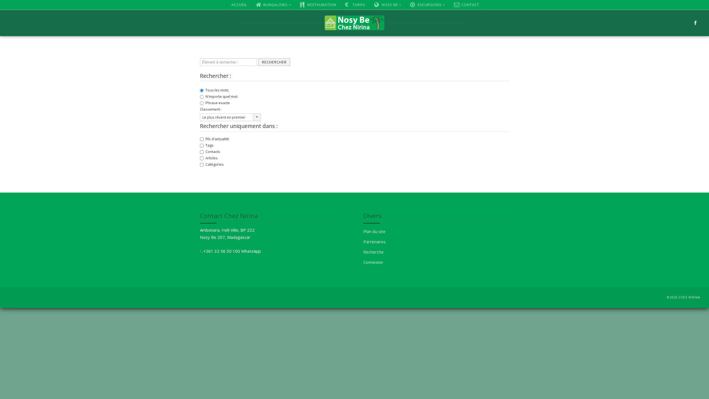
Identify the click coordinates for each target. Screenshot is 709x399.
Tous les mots (217, 90)
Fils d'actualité (217, 138)
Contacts (212, 151)
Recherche (373, 252)
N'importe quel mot (221, 96)
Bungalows (275, 4)
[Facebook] (695, 23)
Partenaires (374, 241)
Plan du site (374, 231)
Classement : (211, 109)
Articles (211, 157)
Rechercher (274, 62)
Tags (209, 145)
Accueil (239, 4)
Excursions (430, 4)
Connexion (373, 262)
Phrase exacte (217, 102)
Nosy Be (390, 4)
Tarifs (359, 4)
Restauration (321, 4)
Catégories (214, 164)
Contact (470, 4)
